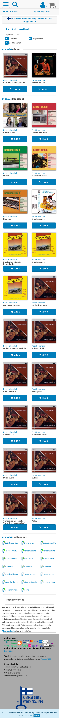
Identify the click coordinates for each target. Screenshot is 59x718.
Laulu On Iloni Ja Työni (12, 582)
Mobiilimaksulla (8, 631)
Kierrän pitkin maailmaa (50, 558)
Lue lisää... (8, 651)
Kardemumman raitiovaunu (31, 550)
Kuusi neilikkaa (11, 574)
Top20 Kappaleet (41, 11)
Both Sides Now (11, 543)
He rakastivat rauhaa (12, 550)
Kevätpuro (28, 558)
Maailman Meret (50, 582)
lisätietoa (28, 715)
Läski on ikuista (30, 582)
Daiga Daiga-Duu (50, 543)
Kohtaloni (9, 566)
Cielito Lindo (29, 543)
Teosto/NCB (46, 659)
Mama (26, 589)
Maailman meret (12, 589)
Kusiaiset (47, 566)
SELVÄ (36, 716)
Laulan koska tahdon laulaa (31, 574)
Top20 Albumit (10, 11)
